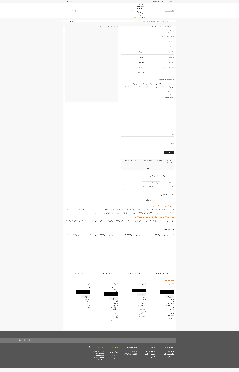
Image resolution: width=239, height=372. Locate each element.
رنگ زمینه (171, 182)
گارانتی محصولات (150, 357)
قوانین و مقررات (169, 354)
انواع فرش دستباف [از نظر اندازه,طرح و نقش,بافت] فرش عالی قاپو (142, 305)
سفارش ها (133, 351)
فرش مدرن (140, 8)
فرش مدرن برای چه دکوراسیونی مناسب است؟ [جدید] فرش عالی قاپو (170, 307)
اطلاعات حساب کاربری (129, 354)
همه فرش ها (160, 21)
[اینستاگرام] (65, 2)
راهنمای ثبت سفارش (148, 351)
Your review (169, 98)
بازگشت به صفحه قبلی (71, 21)
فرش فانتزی (170, 209)
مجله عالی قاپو (169, 357)
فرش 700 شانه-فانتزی (149, 21)
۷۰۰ (143, 37)
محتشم (157, 195)
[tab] (147, 31)
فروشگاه (167, 21)
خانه (173, 21)
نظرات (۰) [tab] (171, 32)
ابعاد (173, 186)
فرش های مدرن (93, 221)
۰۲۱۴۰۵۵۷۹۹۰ (169, 163)
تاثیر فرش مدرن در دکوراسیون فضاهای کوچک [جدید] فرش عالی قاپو (114, 309)
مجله (140, 15)
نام (172, 134)
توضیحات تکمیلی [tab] (169, 31)
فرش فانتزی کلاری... (161, 273)
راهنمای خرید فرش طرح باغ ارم (87, 303)
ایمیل (171, 143)
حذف (122, 189)
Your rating (170, 91)
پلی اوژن (141, 62)
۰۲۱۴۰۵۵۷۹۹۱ (147, 168)
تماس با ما (171, 351)
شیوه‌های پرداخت (150, 354)
